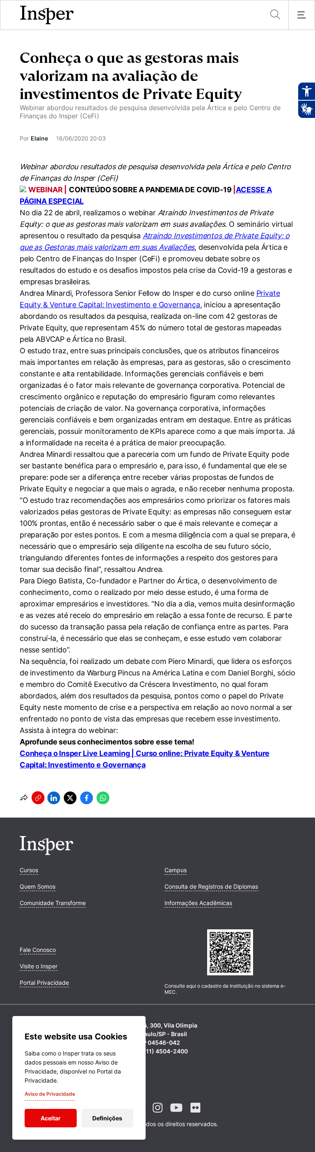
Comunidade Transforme (53, 902)
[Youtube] (176, 1114)
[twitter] (70, 797)
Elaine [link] (39, 138)
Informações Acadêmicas (198, 902)
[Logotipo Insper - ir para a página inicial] (47, 15)
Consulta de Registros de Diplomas (211, 886)
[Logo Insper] (46, 852)
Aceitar (51, 1118)
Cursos (29, 869)
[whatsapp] (103, 797)
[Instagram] (157, 1114)
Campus (175, 869)
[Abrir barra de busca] (275, 15)
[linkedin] (53, 797)
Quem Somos (37, 886)
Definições (107, 1118)
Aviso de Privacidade (50, 1094)
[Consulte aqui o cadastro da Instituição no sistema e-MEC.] (230, 953)
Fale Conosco (38, 949)
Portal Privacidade (44, 982)
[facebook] (86, 797)
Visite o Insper (38, 966)
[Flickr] (195, 1114)
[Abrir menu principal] (301, 15)
